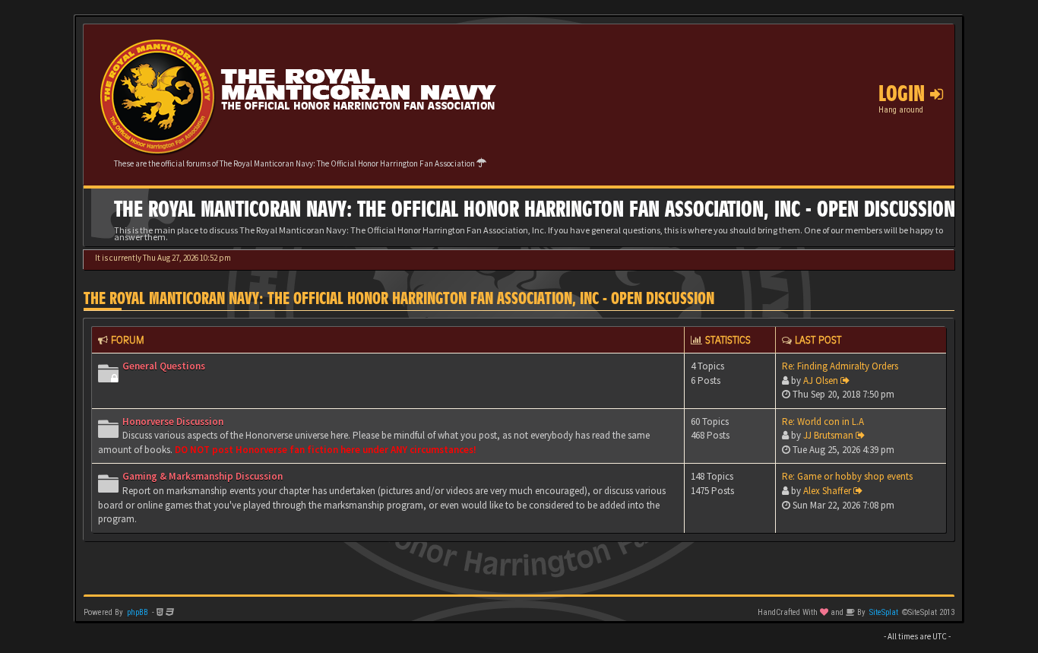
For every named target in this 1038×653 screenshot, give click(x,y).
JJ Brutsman (828, 435)
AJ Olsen (820, 380)
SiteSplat (883, 612)
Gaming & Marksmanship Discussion (202, 476)
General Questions (163, 366)
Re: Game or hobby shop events (847, 476)
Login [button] (904, 93)
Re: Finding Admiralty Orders (840, 366)
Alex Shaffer (827, 490)
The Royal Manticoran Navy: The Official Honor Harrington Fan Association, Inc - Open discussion (399, 298)
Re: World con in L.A (823, 421)
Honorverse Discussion (172, 421)
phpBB (137, 612)
